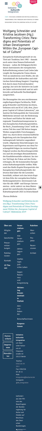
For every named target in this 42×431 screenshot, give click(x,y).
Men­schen (32, 231)
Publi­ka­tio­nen (7, 254)
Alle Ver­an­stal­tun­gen (20, 239)
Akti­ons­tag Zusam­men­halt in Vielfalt (20, 294)
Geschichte (7, 238)
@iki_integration (22, 382)
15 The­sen (7, 266)
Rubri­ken (34, 225)
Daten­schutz (8, 337)
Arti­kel (33, 253)
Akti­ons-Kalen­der (20, 310)
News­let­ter (8, 354)
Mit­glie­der (7, 231)
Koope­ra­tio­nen (21, 325)
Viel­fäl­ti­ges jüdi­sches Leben (20, 263)
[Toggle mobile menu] (6, 3)
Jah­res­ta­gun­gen (20, 251)
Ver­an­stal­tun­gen (20, 228)
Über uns (8, 225)
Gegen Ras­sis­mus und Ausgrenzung (20, 277)
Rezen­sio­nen (33, 246)
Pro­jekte (32, 239)
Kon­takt (7, 260)
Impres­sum (8, 346)
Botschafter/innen (20, 319)
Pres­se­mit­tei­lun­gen (7, 245)
